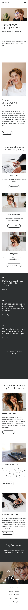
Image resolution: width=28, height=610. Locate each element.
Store (10, 595)
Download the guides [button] (14, 265)
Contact (16, 591)
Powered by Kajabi (14, 606)
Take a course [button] (14, 186)
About (11, 591)
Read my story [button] (7, 133)
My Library (16, 595)
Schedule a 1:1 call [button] (14, 226)
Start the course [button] (7, 533)
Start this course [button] (8, 432)
